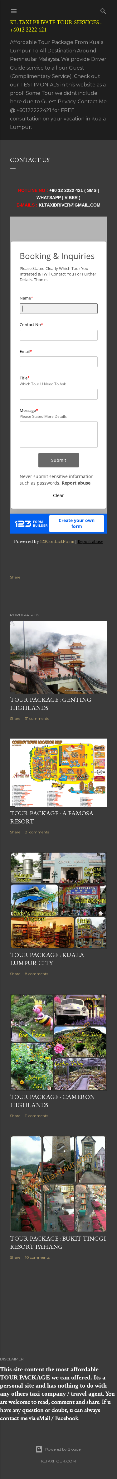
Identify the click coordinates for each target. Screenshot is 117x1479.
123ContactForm (57, 541)
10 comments (37, 1257)
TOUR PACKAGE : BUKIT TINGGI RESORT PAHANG (58, 1242)
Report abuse (90, 541)
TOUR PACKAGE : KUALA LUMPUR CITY (47, 959)
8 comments (36, 973)
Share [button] (15, 577)
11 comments (36, 1115)
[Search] (103, 10)
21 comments (37, 832)
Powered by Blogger (63, 1449)
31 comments (37, 718)
